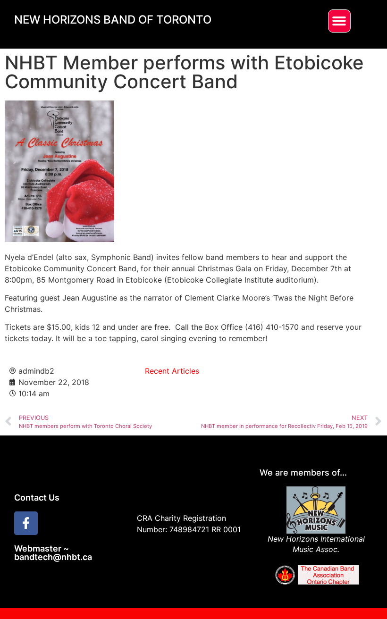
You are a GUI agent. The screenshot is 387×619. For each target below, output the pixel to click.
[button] (339, 21)
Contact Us (36, 497)
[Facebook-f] (26, 523)
